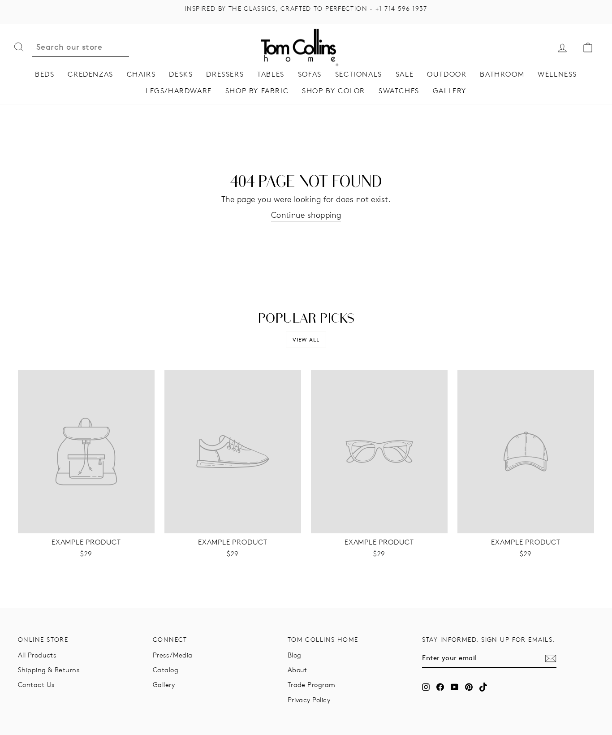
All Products (37, 655)
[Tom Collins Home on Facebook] (440, 686)
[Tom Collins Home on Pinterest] (469, 686)
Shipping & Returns (48, 670)
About (297, 670)
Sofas (310, 74)
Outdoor (446, 74)
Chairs (141, 74)
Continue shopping (306, 215)
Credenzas (90, 74)
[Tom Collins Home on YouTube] (454, 686)
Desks (181, 74)
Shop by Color (333, 90)
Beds (44, 74)
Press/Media (173, 655)
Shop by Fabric (257, 90)
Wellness (557, 74)
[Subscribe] (550, 658)
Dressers (225, 74)
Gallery (449, 90)
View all (306, 339)
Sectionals (358, 74)
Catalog (165, 670)
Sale (405, 74)
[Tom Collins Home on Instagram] (426, 686)
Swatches (399, 90)
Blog (295, 655)
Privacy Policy (309, 700)
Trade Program (312, 684)
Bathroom (502, 74)
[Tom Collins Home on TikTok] (483, 686)
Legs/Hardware (179, 90)
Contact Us (36, 684)
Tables (270, 74)
